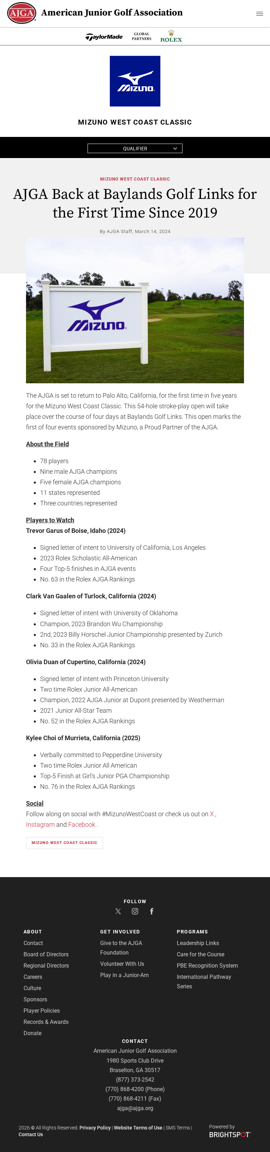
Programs (192, 931)
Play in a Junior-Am (124, 975)
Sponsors (35, 999)
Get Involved (120, 931)
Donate (32, 1033)
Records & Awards (46, 1022)
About (33, 931)
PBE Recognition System (207, 965)
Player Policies (42, 1010)
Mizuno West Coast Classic (135, 179)
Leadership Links (198, 943)
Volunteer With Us (122, 964)
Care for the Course (200, 954)
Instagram (40, 824)
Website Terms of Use (138, 1128)
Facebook (81, 824)
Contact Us (31, 1134)
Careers (33, 977)
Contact (33, 943)
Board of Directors (46, 954)
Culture (32, 988)
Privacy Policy (95, 1128)
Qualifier (135, 148)
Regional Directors (46, 965)
